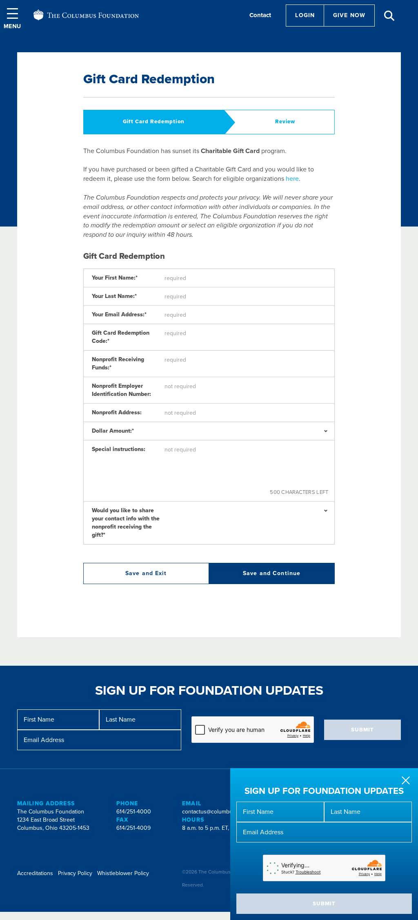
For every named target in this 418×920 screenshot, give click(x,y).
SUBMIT (324, 903)
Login (305, 15)
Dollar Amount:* (113, 430)
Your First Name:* (115, 277)
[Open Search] (389, 15)
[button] (12, 18)
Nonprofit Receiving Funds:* (118, 363)
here (292, 179)
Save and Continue (271, 573)
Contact (260, 15)
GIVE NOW (349, 15)
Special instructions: (118, 449)
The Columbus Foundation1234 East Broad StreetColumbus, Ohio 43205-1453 (53, 819)
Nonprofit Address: (117, 412)
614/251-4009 (133, 827)
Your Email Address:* (119, 314)
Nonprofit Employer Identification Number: (121, 390)
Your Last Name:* (114, 296)
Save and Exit (146, 573)
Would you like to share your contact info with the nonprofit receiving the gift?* (126, 522)
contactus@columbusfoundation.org (227, 811)
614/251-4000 (133, 811)
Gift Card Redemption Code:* (120, 336)
